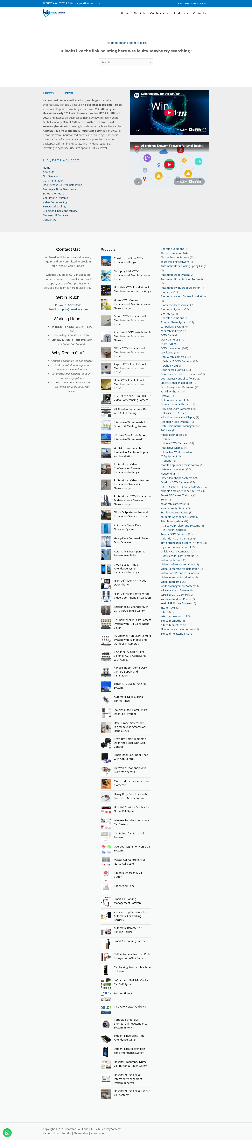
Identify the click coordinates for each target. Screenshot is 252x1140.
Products (179, 13)
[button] (192, 3)
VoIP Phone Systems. (56, 198)
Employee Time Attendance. (60, 189)
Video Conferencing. (55, 202)
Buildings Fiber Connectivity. (60, 211)
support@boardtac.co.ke (73, 309)
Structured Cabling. (54, 206)
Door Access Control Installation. (63, 185)
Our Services (158, 13)
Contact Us (199, 13)
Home (124, 13)
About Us (139, 13)
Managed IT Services (55, 215)
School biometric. (53, 193)
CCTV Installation (53, 180)
